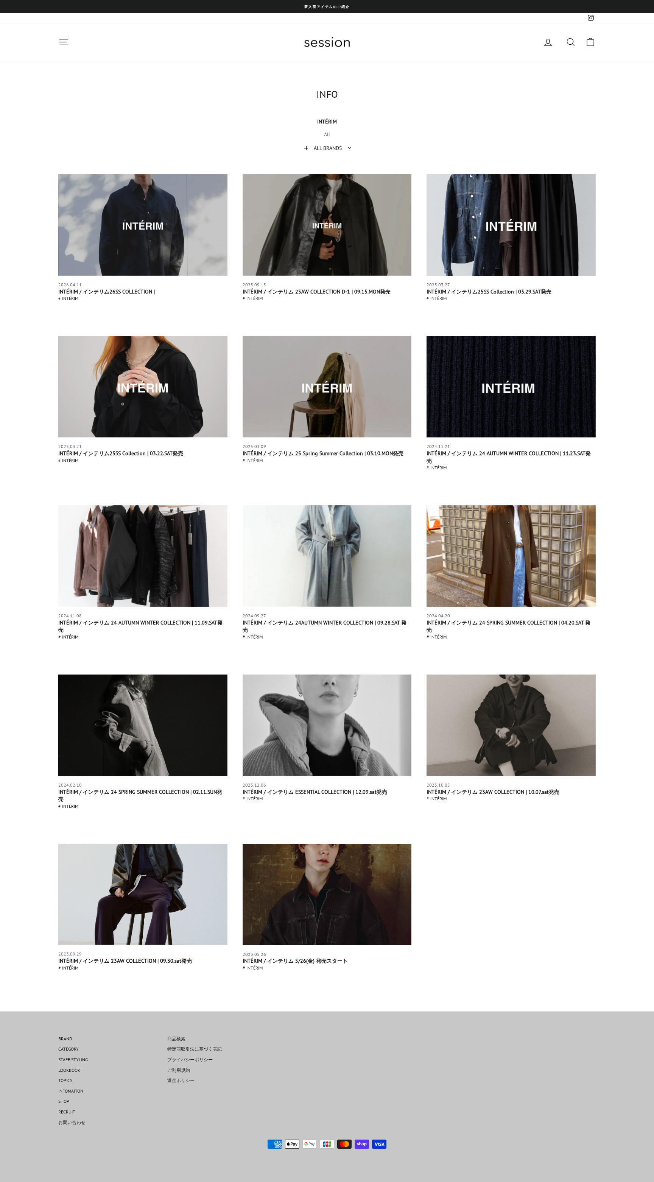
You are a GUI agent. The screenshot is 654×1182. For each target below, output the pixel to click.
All (327, 134)
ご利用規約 (178, 1070)
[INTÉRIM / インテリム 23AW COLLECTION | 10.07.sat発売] (511, 725)
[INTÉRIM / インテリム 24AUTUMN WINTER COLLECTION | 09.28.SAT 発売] (327, 556)
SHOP (63, 1101)
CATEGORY (68, 1049)
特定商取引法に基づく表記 (194, 1049)
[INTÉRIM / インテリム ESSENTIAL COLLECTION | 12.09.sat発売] (327, 725)
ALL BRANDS (328, 148)
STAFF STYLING (73, 1059)
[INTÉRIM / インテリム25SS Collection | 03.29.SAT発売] (511, 225)
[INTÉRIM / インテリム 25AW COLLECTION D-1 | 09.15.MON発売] (327, 225)
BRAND (65, 1038)
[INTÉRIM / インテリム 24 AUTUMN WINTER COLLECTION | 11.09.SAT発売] (142, 556)
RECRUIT (66, 1112)
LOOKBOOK (69, 1070)
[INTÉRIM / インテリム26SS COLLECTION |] (142, 225)
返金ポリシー (181, 1080)
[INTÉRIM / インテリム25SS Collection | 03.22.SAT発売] (142, 386)
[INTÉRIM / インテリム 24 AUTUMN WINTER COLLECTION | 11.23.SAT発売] (511, 386)
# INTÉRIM (68, 298)
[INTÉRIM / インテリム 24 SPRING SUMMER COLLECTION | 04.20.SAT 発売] (511, 556)
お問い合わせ (72, 1122)
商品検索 (176, 1038)
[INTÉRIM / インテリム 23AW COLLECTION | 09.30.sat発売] (142, 894)
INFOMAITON (70, 1091)
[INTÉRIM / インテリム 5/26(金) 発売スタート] (327, 894)
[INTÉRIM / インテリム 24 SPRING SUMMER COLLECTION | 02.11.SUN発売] (142, 725)
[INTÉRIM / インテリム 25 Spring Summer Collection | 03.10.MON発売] (327, 386)
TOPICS (65, 1080)
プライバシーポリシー (190, 1059)
